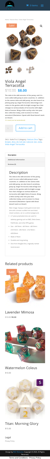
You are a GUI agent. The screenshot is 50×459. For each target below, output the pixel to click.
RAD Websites (18, 452)
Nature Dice (14, 19)
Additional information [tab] (16, 160)
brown (8, 142)
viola (40, 142)
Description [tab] (12, 155)
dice (13, 142)
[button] (41, 26)
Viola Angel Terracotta (15, 144)
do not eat (20, 142)
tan (35, 142)
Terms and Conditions (18, 458)
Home (7, 19)
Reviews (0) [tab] (12, 164)
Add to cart (25, 128)
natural (29, 142)
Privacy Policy (10, 441)
